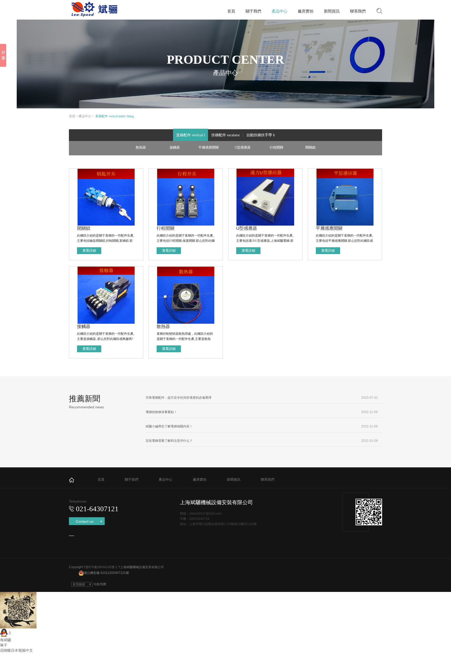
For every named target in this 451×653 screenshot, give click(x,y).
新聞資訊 (332, 11)
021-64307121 (97, 509)
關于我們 (253, 11)
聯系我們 (358, 11)
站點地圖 (100, 584)
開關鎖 (310, 147)
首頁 (231, 11)
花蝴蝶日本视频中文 (16, 650)
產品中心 (279, 11)
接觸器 (175, 147)
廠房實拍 (305, 11)
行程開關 (276, 147)
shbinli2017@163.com (205, 513)
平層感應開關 (208, 147)
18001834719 (199, 519)
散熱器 (141, 147)
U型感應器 (243, 147)
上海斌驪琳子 (5, 639)
